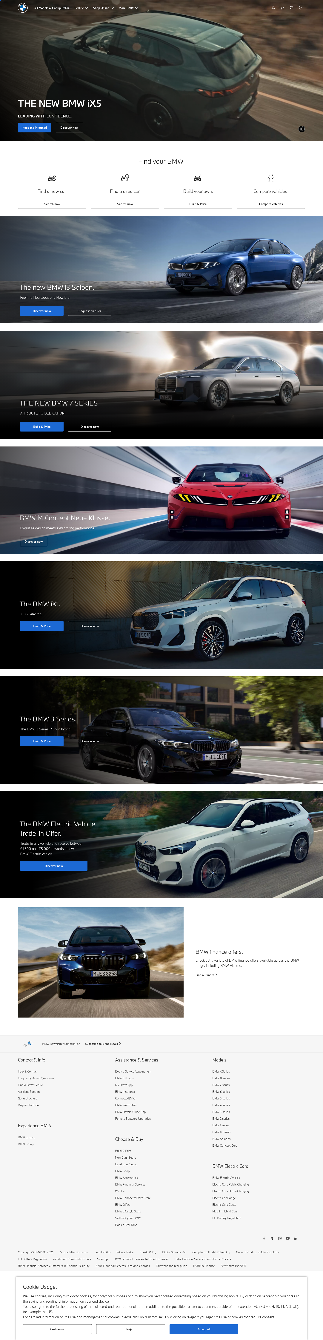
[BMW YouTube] (287, 1239)
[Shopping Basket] (282, 8)
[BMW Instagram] (280, 1239)
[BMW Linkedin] (295, 1239)
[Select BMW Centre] (300, 8)
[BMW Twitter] (272, 1239)
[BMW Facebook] (264, 1239)
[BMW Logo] (23, 8)
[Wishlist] (291, 8)
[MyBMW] (273, 8)
